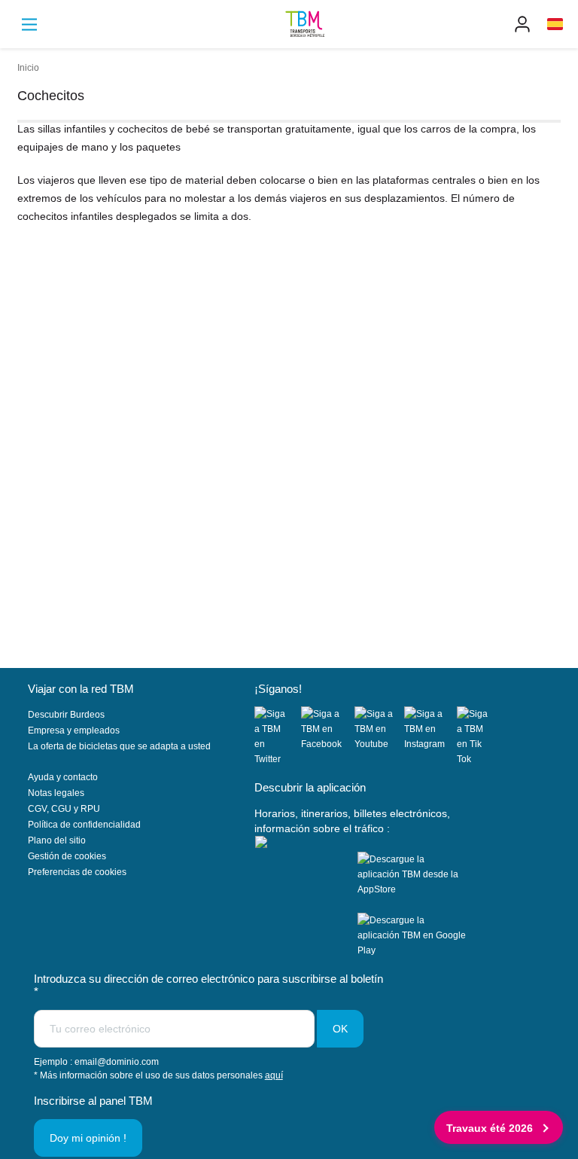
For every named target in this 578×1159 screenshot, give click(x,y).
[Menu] (29, 24)
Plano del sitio (57, 840)
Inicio (28, 68)
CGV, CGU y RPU (64, 809)
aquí (274, 1075)
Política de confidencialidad (84, 824)
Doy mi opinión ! (88, 1138)
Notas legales (56, 793)
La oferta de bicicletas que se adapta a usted (119, 746)
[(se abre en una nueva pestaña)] (277, 736)
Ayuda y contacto (63, 777)
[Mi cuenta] (522, 24)
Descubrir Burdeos (66, 714)
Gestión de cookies (67, 856)
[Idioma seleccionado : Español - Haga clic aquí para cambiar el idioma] (555, 24)
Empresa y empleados (74, 730)
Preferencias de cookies (77, 872)
